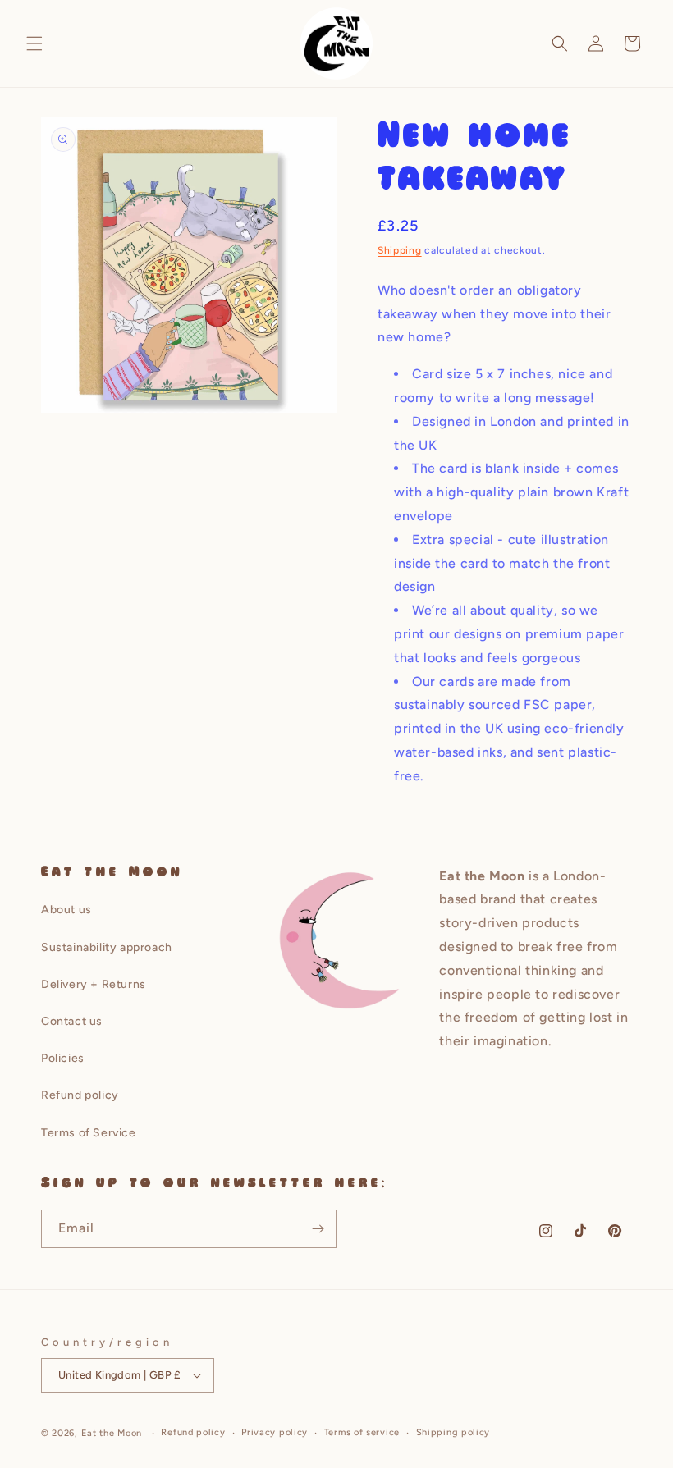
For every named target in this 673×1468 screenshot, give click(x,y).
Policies (63, 1058)
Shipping (400, 250)
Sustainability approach (106, 947)
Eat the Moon (111, 1433)
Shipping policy (453, 1432)
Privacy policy (274, 1432)
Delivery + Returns (93, 984)
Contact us (72, 1021)
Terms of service (362, 1432)
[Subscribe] (318, 1229)
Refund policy (80, 1095)
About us (66, 910)
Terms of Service (88, 1133)
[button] (34, 43)
